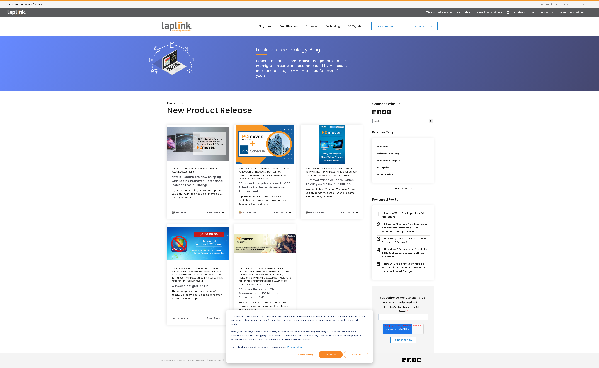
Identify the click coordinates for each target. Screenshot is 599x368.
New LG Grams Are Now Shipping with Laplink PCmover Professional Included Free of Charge (197, 181)
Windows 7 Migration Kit (190, 286)
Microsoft (343, 172)
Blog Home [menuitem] (265, 26)
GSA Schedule (263, 178)
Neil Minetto (183, 212)
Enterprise (244, 175)
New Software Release (264, 169)
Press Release (283, 169)
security (202, 278)
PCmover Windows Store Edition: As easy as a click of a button (330, 182)
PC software (278, 278)
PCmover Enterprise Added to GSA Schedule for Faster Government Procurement (265, 187)
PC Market (348, 169)
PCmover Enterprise (260, 175)
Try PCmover (385, 26)
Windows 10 (332, 172)
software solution (279, 271)
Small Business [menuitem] (289, 26)
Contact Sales (422, 26)
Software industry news (184, 169)
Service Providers (573, 12)
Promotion (196, 271)
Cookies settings (305, 354)
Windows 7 (191, 278)
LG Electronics (187, 172)
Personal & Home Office (444, 12)
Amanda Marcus (183, 318)
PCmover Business (262, 281)
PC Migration (245, 169)
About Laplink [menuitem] (546, 4)
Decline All (356, 354)
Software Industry (315, 172)
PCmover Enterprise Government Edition (259, 172)
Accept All (331, 354)
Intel (255, 268)
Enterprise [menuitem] (312, 26)
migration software (249, 278)
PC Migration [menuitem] (356, 26)
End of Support (260, 271)
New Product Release (339, 175)
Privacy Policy (294, 347)
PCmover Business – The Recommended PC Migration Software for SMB (260, 293)
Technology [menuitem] (333, 26)
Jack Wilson (250, 212)
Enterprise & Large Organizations (532, 12)
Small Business (215, 278)
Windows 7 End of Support (199, 268)
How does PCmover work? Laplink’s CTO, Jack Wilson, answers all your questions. (405, 253)
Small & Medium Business (485, 12)
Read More (213, 212)
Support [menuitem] (568, 4)
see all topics (403, 188)
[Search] (431, 121)
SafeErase (186, 274)
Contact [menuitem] (585, 4)
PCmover (202, 169)
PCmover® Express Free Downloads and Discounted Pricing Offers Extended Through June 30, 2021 (405, 227)
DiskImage (208, 271)
